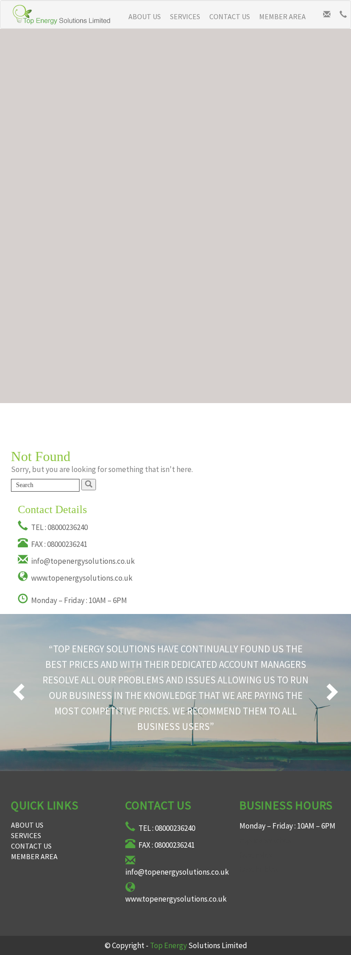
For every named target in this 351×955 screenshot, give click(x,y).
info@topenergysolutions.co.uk (82, 561)
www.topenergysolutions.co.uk (81, 578)
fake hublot (258, 870)
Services (185, 16)
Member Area (282, 16)
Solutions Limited (198, 945)
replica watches (265, 840)
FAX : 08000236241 (58, 544)
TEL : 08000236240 (59, 527)
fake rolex (255, 855)
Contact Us (229, 16)
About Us (144, 16)
